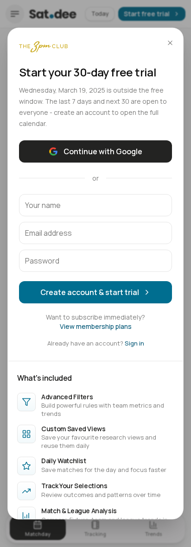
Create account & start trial (89, 292)
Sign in (134, 343)
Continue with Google (103, 151)
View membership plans (96, 325)
